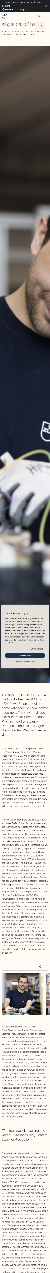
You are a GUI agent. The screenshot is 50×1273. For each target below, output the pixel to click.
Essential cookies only (25, 661)
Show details (37, 648)
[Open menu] (46, 16)
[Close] (45, 5)
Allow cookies (24, 655)
